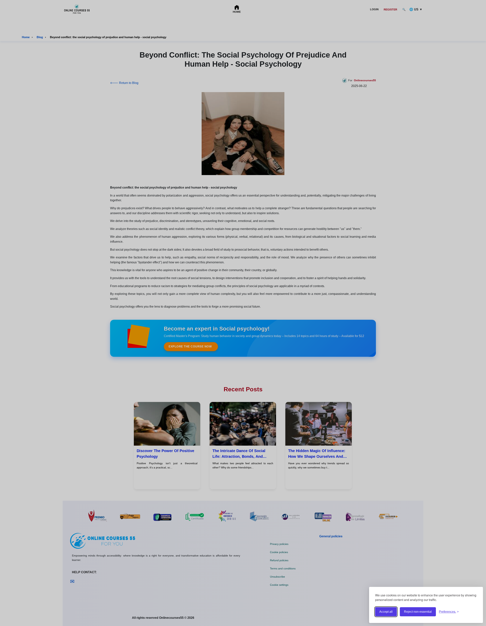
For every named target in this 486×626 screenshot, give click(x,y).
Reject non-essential (418, 611)
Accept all (386, 611)
